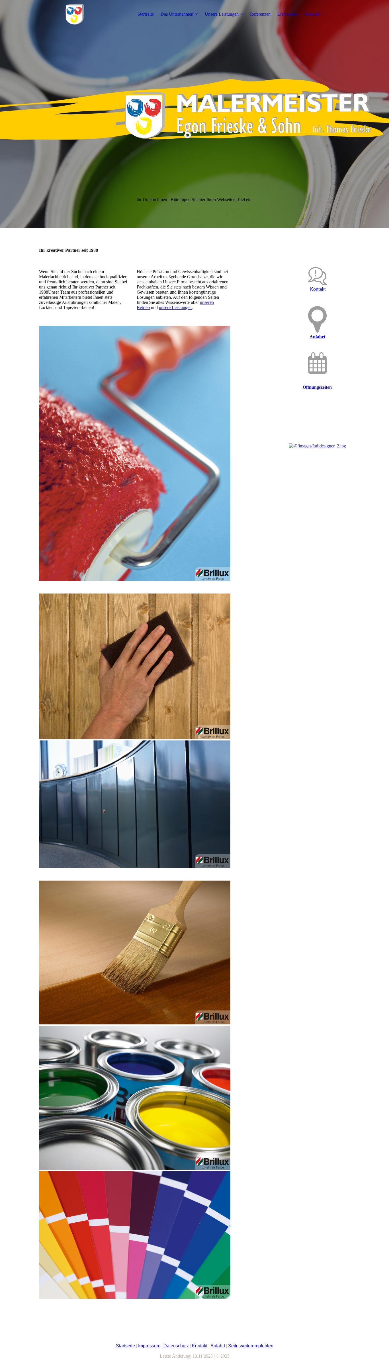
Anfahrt (317, 336)
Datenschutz (176, 1345)
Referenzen (260, 14)
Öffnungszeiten (317, 387)
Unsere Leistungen (222, 14)
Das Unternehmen (177, 14)
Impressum (149, 1345)
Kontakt (312, 14)
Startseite (146, 14)
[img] (74, 14)
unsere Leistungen (175, 307)
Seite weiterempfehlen (250, 1345)
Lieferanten (287, 14)
